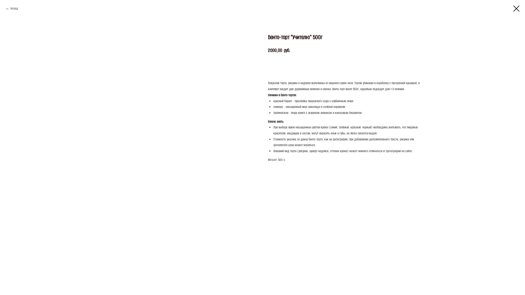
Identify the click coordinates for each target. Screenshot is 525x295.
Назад (14, 8)
